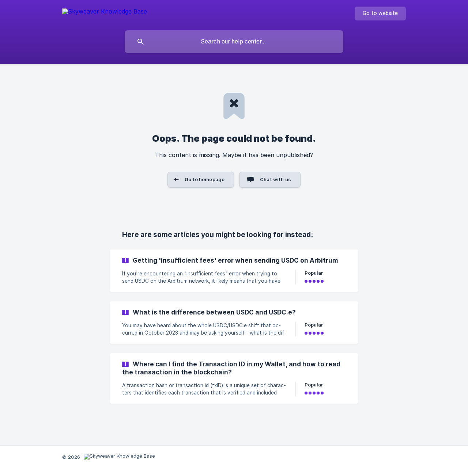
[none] (104, 13)
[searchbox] (234, 41)
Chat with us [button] (275, 179)
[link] (234, 270)
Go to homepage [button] (204, 179)
